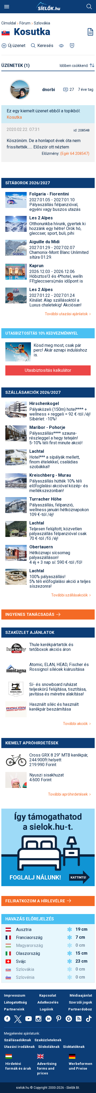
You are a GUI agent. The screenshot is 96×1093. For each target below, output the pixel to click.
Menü (6, 6)
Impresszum (14, 995)
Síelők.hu (48, 6)
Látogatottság (15, 1002)
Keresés (89, 6)
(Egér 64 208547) (74, 153)
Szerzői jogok (80, 1002)
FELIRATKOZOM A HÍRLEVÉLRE (35, 901)
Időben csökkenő (74, 65)
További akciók (76, 723)
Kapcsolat (47, 995)
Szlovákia (42, 23)
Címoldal (8, 23)
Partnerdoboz (80, 1009)
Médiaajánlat (81, 995)
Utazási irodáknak (19, 1047)
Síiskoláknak (48, 1047)
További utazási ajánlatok (67, 314)
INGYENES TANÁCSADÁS (30, 614)
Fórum (24, 23)
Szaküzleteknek (47, 1040)
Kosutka (14, 117)
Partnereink (14, 1009)
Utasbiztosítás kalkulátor (48, 370)
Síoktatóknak (74, 1047)
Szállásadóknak (17, 1040)
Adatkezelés (47, 1002)
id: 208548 (81, 130)
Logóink (46, 1009)
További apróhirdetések (68, 794)
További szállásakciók (70, 595)
